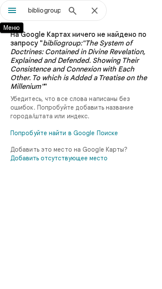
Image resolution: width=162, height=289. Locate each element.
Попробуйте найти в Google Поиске (64, 133)
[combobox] (44, 10)
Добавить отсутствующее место (59, 158)
